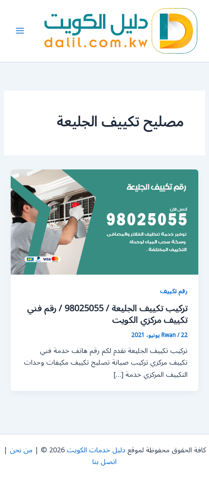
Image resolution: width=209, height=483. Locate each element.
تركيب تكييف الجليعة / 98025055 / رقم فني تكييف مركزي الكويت (107, 314)
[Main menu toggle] (20, 30)
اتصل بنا (104, 461)
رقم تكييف (174, 290)
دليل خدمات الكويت (96, 450)
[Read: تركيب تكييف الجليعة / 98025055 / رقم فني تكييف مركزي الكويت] (104, 221)
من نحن (21, 450)
